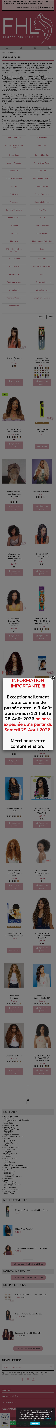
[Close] (53, 678)
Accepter (35, 1424)
